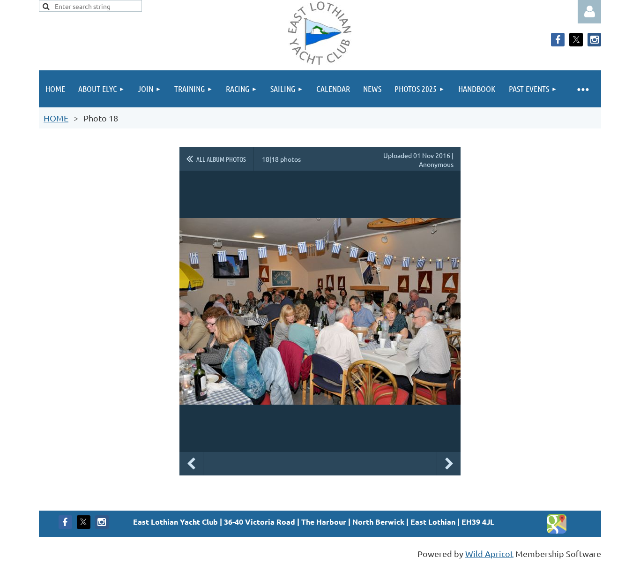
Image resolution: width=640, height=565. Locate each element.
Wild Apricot (489, 553)
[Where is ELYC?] (556, 531)
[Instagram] (594, 39)
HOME (56, 118)
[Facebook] (558, 39)
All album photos (221, 159)
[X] (576, 39)
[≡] (582, 88)
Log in (589, 11)
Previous (191, 463)
